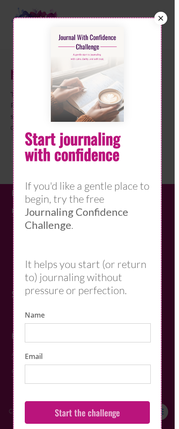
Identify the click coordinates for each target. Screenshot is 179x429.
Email (34, 356)
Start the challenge (87, 412)
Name (35, 315)
